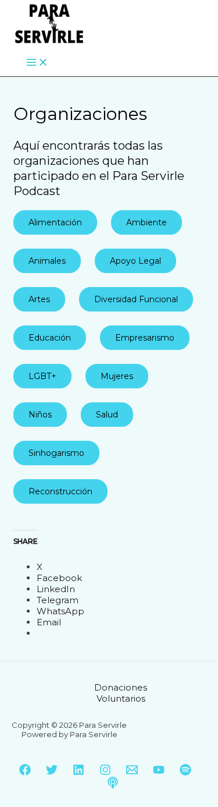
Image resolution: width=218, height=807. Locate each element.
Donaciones (120, 687)
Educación (49, 337)
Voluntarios (121, 698)
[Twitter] (52, 772)
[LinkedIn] (78, 772)
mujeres (117, 376)
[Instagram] (105, 772)
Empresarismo (144, 337)
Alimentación (55, 222)
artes (39, 299)
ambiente (146, 222)
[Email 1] (132, 772)
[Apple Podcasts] (113, 785)
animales (47, 261)
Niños (40, 414)
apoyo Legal (135, 261)
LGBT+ (42, 376)
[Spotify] (185, 772)
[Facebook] (25, 772)
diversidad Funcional (136, 299)
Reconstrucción (60, 491)
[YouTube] (159, 772)
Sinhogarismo (56, 453)
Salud (107, 414)
